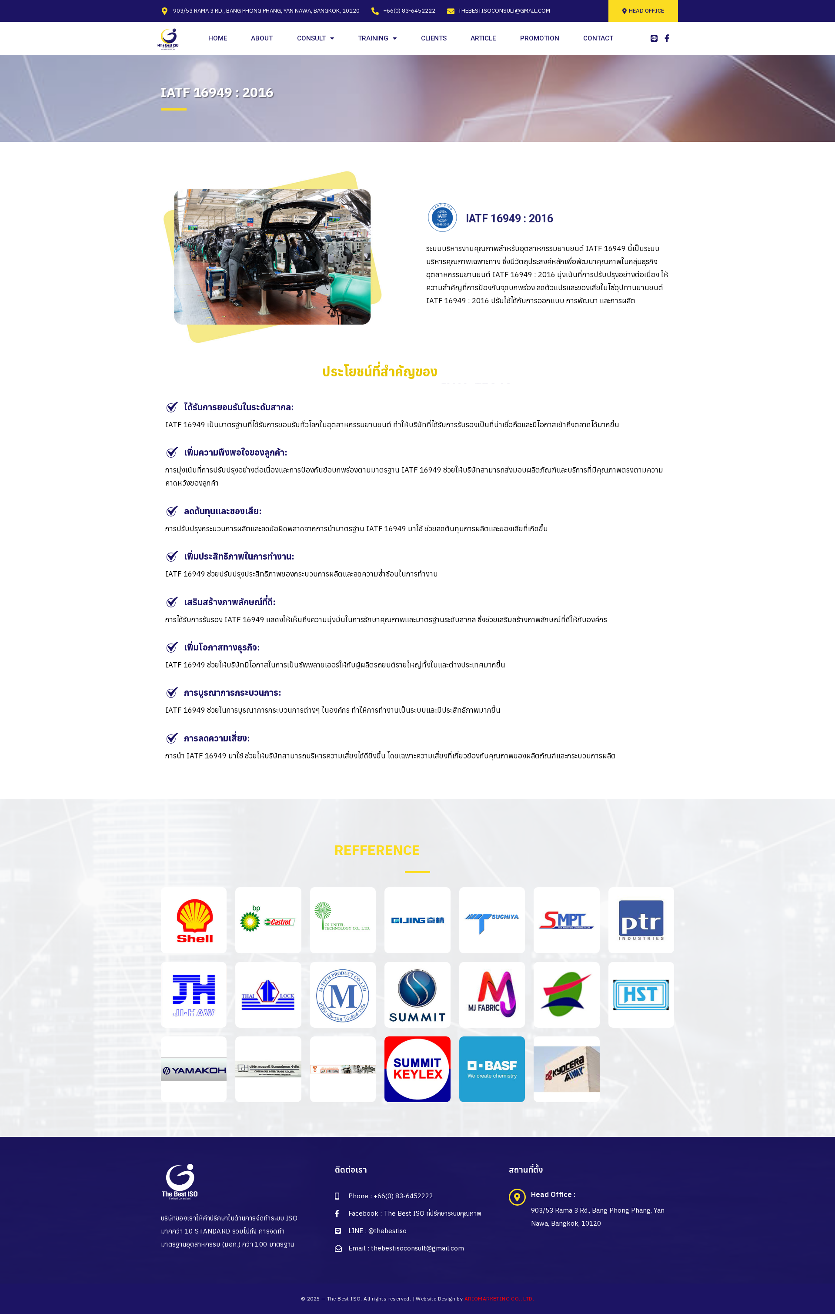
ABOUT (262, 38)
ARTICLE (483, 38)
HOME (217, 38)
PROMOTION (539, 38)
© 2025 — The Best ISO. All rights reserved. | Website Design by (417, 1298)
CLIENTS (434, 38)
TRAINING (373, 38)
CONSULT (311, 38)
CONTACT (598, 38)
